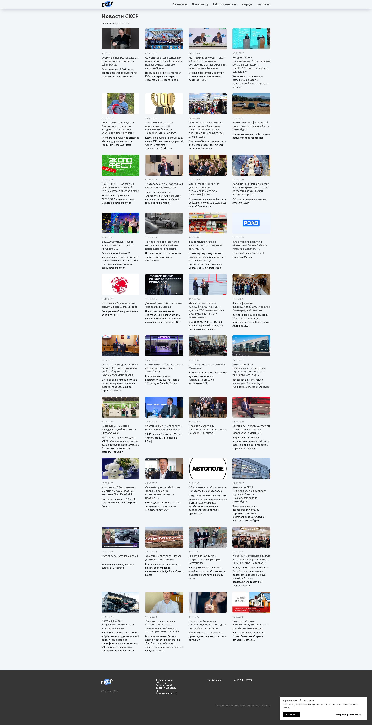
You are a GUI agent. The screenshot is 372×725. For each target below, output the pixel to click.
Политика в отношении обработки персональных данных (243, 706)
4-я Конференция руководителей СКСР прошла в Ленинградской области (251, 307)
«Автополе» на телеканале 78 (120, 555)
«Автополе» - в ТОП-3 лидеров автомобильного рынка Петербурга (164, 368)
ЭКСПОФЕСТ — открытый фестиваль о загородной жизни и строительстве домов (120, 187)
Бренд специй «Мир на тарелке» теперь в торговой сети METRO (206, 245)
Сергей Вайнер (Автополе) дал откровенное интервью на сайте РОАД (120, 61)
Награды (247, 4)
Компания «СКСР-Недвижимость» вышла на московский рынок (118, 624)
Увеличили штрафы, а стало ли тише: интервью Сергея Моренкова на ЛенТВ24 (251, 429)
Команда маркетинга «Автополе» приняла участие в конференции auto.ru (207, 429)
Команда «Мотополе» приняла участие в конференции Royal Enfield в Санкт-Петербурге (251, 559)
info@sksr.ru (215, 680)
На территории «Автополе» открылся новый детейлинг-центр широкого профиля (162, 245)
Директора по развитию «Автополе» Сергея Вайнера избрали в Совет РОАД (250, 245)
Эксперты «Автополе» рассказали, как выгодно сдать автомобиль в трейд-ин (207, 625)
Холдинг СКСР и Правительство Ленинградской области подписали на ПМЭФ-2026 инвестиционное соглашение (251, 64)
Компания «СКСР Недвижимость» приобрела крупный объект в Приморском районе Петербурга (249, 494)
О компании (180, 4)
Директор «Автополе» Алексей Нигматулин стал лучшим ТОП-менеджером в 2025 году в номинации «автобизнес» (206, 310)
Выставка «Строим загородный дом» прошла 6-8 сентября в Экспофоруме (251, 625)
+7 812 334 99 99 (243, 680)
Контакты (263, 4)
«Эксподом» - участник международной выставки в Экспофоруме (119, 429)
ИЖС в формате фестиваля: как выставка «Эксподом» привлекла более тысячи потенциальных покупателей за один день (206, 129)
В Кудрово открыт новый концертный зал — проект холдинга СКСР (118, 245)
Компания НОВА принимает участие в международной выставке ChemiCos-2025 (119, 491)
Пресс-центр (200, 4)
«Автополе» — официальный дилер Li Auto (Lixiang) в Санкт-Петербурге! (251, 126)
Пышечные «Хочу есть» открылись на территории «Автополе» (205, 559)
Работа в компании (225, 4)
